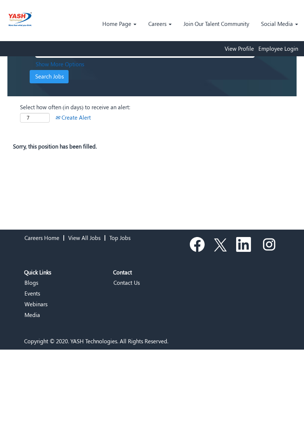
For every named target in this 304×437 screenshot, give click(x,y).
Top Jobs (119, 237)
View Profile (239, 49)
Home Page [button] (117, 23)
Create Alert (75, 117)
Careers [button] (158, 23)
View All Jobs (84, 237)
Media (32, 315)
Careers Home (41, 237)
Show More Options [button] (60, 64)
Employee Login (278, 49)
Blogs (31, 283)
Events (32, 293)
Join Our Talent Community (216, 23)
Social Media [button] (277, 23)
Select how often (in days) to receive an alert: (75, 107)
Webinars (35, 304)
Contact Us (126, 283)
